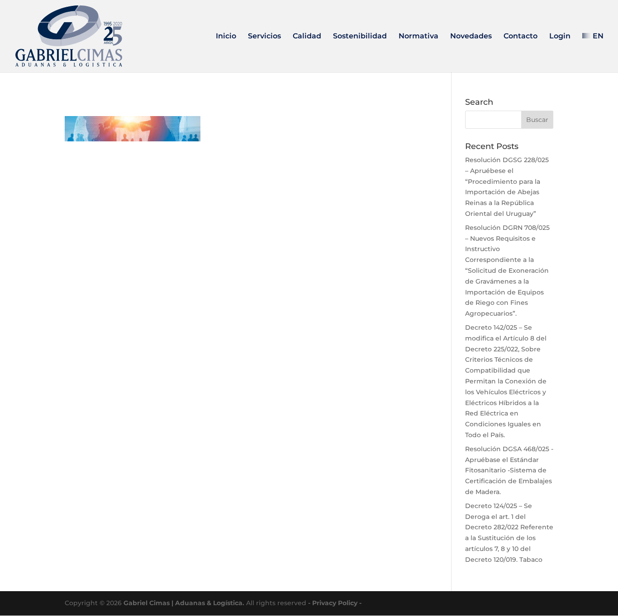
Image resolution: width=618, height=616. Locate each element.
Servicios (264, 36)
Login (559, 36)
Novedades (471, 36)
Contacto (520, 36)
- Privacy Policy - (334, 603)
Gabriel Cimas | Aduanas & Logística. (184, 603)
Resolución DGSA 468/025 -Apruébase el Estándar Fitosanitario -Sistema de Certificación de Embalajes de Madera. (509, 470)
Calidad (307, 36)
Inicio (226, 36)
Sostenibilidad (360, 36)
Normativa (418, 36)
